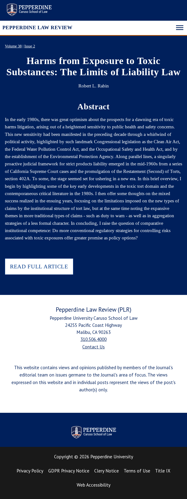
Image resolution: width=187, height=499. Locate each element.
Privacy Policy (30, 471)
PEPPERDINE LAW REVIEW (37, 27)
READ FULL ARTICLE (39, 267)
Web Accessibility (94, 485)
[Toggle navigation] (179, 27)
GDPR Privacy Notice (68, 471)
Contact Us (93, 347)
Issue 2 (29, 46)
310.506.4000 (93, 339)
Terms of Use (137, 471)
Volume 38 (13, 46)
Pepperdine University (111, 457)
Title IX (162, 471)
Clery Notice (106, 471)
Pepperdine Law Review (29, 9)
